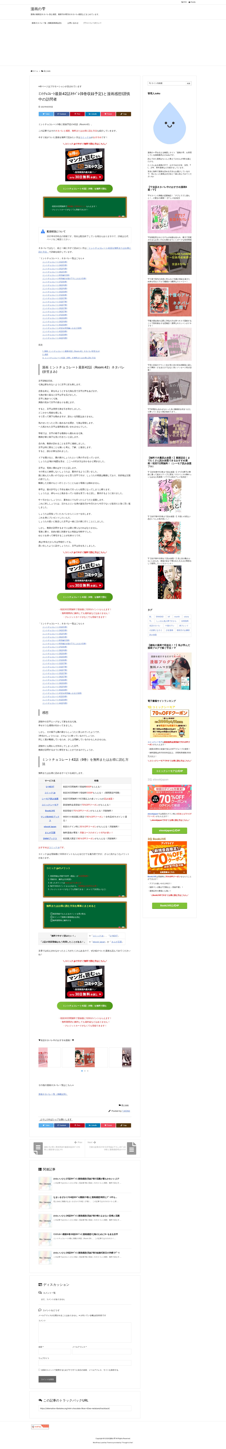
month (177, 617)
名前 (41, 1347)
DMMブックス (50, 838)
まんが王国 (50, 832)
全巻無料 (185, 621)
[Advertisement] (113, 46)
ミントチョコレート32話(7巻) (54, 298)
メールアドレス (79, 1347)
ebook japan (50, 826)
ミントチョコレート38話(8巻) (54, 318)
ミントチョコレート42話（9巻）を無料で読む (85, 188)
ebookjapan (153, 814)
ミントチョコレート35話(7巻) (54, 308)
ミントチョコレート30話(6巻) (54, 292)
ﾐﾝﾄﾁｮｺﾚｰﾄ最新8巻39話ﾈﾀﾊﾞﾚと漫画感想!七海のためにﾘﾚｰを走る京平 (85, 1234)
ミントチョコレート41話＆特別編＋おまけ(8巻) (62, 328)
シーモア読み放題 (50, 798)
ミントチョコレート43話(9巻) (54, 334)
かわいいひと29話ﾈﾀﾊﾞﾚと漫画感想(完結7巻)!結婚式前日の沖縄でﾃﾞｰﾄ (86, 1252)
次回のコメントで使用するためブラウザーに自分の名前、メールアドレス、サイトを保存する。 (80, 1370)
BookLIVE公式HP (169, 905)
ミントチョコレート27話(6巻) (54, 282)
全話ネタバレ (154, 625)
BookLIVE (50, 810)
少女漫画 (169, 630)
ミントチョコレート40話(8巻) (54, 325)
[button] (41, 1057)
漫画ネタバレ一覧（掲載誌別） (53, 1094)
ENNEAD (159, 617)
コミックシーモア (50, 804)
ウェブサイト (43, 1358)
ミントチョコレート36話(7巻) (54, 311)
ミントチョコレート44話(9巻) (54, 338)
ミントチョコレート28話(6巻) (54, 285)
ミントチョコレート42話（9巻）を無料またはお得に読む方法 (69, 358)
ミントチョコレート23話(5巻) (54, 262)
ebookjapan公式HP (169, 830)
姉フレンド (183, 625)
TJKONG (126, 1111)
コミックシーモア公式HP (169, 771)
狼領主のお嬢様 (183, 630)
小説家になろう (155, 630)
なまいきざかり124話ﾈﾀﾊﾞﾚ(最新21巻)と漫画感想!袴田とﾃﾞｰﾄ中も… (85, 1197)
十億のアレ (169, 625)
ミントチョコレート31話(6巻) (54, 295)
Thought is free (127, 1442)
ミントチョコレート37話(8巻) (54, 315)
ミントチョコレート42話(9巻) (54, 331)
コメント (42, 1320)
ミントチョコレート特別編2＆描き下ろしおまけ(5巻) (64, 278)
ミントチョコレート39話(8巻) (54, 321)
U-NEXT (50, 786)
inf (169, 617)
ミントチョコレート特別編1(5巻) (56, 275)
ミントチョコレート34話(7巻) (54, 305)
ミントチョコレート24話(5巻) (54, 265)
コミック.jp (85, 137)
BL (150, 617)
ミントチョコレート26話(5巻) (54, 272)
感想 (45, 354)
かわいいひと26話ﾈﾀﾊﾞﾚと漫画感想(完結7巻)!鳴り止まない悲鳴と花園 (86, 1215)
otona (186, 617)
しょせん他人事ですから (166, 621)
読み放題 (153, 635)
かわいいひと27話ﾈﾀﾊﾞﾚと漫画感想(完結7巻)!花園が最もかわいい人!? (86, 1178)
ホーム (35, 71)
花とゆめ (47, 71)
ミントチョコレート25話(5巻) (54, 268)
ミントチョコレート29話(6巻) (54, 288)
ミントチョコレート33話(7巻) (54, 302)
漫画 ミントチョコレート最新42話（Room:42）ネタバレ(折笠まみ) (71, 351)
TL (150, 621)
